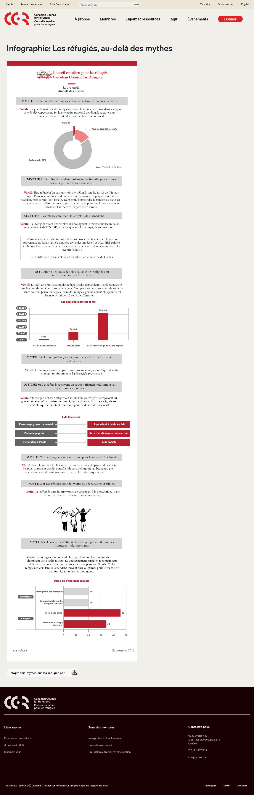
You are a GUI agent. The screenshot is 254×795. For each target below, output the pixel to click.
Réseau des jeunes (31, 4)
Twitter (226, 785)
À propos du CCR (14, 745)
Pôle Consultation (60, 4)
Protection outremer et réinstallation (110, 752)
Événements (197, 19)
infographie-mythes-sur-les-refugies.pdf (37, 673)
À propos (82, 19)
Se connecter (225, 4)
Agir (174, 19)
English (245, 4)
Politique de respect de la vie (91, 785)
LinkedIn (242, 785)
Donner (230, 19)
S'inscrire (205, 4)
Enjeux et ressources (143, 19)
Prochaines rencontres (17, 738)
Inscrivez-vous (12, 752)
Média (9, 4)
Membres (108, 19)
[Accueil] (30, 19)
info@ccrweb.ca (197, 757)
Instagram (210, 785)
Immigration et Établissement (106, 738)
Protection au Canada (101, 745)
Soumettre (138, 5)
